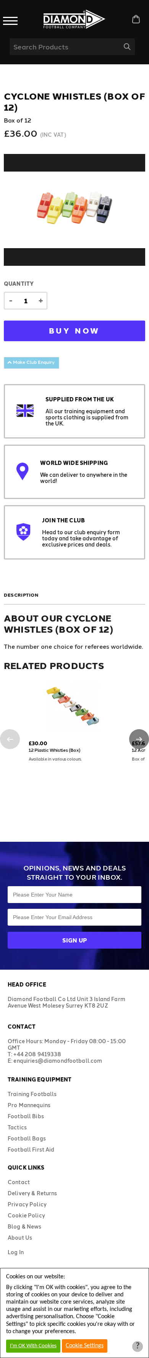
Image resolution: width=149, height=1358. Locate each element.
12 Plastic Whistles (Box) (55, 750)
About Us (20, 1237)
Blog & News (25, 1226)
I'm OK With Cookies (33, 1346)
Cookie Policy (26, 1215)
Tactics (17, 1127)
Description (21, 594)
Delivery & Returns (32, 1193)
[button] (10, 739)
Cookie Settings (85, 1346)
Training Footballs (32, 1094)
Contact (19, 1182)
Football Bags (27, 1138)
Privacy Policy (27, 1204)
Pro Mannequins (29, 1105)
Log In (16, 1252)
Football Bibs (26, 1116)
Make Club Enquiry (33, 362)
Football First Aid (31, 1149)
